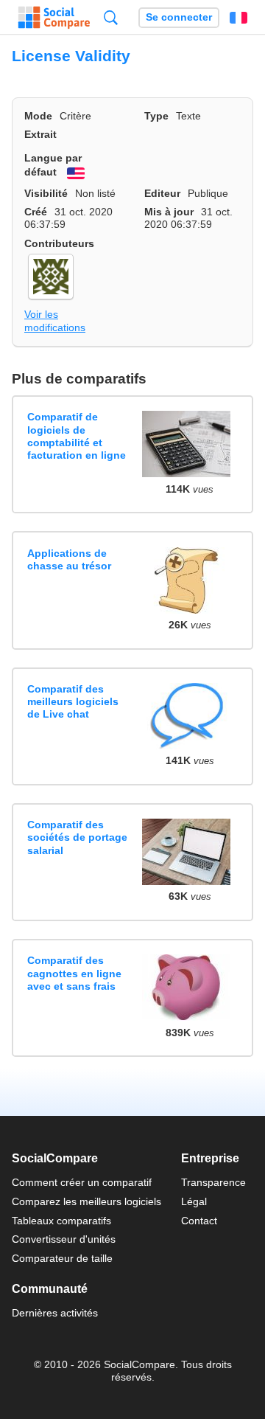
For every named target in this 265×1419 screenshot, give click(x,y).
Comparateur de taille (62, 1258)
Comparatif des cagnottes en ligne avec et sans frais (74, 973)
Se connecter (179, 17)
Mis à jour (169, 212)
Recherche (111, 17)
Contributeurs (59, 243)
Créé (35, 212)
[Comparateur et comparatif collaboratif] (54, 17)
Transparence (213, 1182)
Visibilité (46, 193)
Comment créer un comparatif (82, 1182)
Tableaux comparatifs (61, 1221)
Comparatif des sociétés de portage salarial (77, 837)
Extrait (40, 134)
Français (238, 18)
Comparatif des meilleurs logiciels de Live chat (73, 702)
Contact (199, 1221)
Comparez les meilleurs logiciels (86, 1201)
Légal (194, 1201)
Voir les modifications (54, 320)
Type (156, 116)
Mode (38, 116)
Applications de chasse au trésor (69, 559)
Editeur (162, 193)
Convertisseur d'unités (64, 1239)
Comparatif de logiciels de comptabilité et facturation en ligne (76, 436)
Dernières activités (55, 1313)
